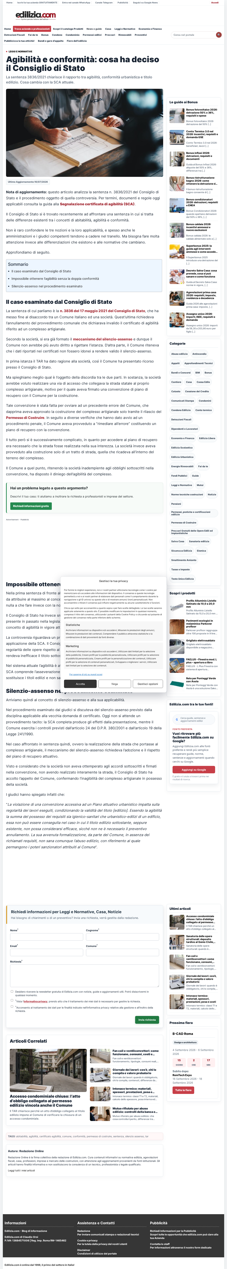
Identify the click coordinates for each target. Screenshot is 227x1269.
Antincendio (199, 353)
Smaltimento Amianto (183, 560)
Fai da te (33, 34)
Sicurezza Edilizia (181, 550)
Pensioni (176, 503)
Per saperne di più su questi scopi (85, 674)
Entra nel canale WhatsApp (76, 2)
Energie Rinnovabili (182, 466)
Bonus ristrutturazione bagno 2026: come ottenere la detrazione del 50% (202, 180)
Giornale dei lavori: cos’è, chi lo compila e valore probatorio (201, 979)
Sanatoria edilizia (199, 541)
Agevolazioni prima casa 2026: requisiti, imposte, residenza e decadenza (201, 295)
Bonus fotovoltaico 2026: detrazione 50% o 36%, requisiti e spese (201, 112)
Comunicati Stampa (182, 400)
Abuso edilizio (179, 353)
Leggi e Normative (125, 28)
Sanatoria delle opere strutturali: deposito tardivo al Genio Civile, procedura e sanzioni (200, 939)
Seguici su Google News (145, 2)
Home (9, 2)
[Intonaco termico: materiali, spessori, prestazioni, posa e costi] (177, 1001)
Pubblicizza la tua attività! (19, 40)
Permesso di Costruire (25, 418)
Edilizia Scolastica (182, 447)
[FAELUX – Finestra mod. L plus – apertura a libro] (177, 665)
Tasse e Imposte (180, 569)
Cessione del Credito (197, 391)
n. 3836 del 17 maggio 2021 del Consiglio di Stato (102, 311)
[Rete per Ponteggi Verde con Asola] (177, 684)
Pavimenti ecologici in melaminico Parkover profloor (199, 623)
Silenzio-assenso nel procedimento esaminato (47, 286)
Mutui (200, 485)
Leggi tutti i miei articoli (21, 1170)
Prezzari (110, 34)
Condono (57, 34)
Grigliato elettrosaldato (200, 640)
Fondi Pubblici (179, 475)
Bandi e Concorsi (181, 372)
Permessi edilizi (92, 34)
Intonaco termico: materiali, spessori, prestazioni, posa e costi (201, 998)
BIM (197, 372)
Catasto (175, 391)
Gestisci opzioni (148, 683)
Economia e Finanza (150, 28)
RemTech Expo (182, 1075)
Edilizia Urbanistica (182, 457)
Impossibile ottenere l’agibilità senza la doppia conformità (55, 278)
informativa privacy (35, 1001)
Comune (92, 946)
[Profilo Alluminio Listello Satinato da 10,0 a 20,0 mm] (177, 606)
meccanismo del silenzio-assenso (102, 339)
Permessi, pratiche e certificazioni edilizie (190, 513)
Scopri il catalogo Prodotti (68, 28)
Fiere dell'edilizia (77, 40)
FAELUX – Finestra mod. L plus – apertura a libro (201, 661)
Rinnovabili (124, 34)
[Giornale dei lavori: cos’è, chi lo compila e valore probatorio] (177, 982)
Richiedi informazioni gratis (31, 506)
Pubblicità (123, 2)
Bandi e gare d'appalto (50, 40)
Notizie (212, 494)
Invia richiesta (147, 1019)
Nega (115, 683)
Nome (14, 930)
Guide (195, 475)
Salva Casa (177, 541)
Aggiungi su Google (194, 769)
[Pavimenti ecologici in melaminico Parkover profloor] (177, 626)
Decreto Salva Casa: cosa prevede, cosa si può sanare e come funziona (201, 273)
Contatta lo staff (160, 1243)
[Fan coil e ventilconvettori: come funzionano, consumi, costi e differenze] (177, 962)
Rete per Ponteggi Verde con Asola (201, 680)
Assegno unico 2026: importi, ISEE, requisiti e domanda (200, 316)
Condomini (205, 400)
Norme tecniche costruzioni (187, 494)
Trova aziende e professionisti (32, 28)
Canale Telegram (104, 2)
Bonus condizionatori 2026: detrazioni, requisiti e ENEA (202, 202)
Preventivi (141, 34)
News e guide (94, 28)
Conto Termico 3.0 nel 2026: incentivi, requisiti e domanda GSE (202, 134)
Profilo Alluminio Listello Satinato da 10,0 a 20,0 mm (201, 603)
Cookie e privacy (87, 1240)
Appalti (175, 363)
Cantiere (176, 382)
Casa (108, 28)
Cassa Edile (203, 382)
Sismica (201, 550)
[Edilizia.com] (35, 16)
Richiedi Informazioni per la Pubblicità (173, 1230)
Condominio (72, 34)
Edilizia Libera (207, 438)
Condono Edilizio (181, 410)
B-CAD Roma (183, 1034)
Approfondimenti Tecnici (198, 363)
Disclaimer (83, 1249)
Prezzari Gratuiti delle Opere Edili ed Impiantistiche (192, 532)
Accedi (214, 2)
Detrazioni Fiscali (14, 34)
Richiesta (16, 961)
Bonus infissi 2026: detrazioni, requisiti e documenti (199, 156)
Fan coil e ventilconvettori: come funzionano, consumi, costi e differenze (200, 959)
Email (14, 946)
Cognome (92, 930)
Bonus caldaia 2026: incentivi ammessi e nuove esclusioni (198, 227)
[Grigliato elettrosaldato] (177, 646)
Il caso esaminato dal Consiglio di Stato (41, 271)
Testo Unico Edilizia (182, 578)
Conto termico (203, 410)
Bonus (45, 34)
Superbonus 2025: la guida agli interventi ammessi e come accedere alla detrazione (202, 248)
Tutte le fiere (183, 1090)
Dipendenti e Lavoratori (184, 428)
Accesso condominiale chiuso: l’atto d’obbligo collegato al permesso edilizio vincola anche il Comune (200, 919)
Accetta (80, 683)
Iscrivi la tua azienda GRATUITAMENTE (37, 2)
